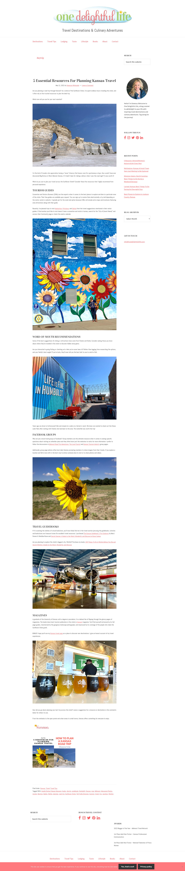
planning (55, 794)
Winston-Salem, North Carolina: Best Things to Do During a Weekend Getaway (136, 179)
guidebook (75, 791)
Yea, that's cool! (127, 867)
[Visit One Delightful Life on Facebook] (125, 138)
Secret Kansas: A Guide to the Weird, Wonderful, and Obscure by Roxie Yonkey (76, 536)
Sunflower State (70, 794)
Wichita (111, 794)
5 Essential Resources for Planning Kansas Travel (74, 80)
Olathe (74, 208)
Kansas (42, 788)
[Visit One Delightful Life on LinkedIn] (141, 138)
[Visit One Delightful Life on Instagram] (128, 138)
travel (97, 794)
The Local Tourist (74, 444)
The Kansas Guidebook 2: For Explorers (96, 533)
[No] (182, 867)
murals (35, 794)
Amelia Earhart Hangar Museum (51, 791)
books (64, 791)
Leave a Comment (87, 85)
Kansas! (79, 622)
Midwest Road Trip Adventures (59, 444)
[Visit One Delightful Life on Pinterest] (137, 138)
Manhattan (58, 208)
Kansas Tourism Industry (92, 444)
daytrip (69, 791)
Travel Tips (53, 788)
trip (100, 794)
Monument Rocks (106, 791)
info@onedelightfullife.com (134, 242)
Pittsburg (66, 208)
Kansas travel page (56, 633)
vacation (105, 794)
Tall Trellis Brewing (82, 794)
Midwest (97, 791)
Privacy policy (146, 867)
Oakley (45, 794)
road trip (61, 794)
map (92, 791)
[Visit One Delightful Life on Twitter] (133, 138)
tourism (91, 794)
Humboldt (82, 791)
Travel (48, 788)
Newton (40, 794)
